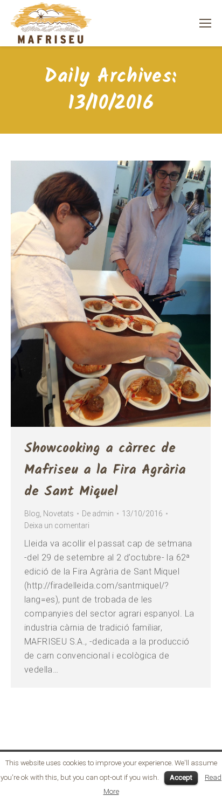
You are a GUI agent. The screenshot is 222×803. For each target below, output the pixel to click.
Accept (181, 777)
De (98, 513)
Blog (32, 513)
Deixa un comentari (56, 525)
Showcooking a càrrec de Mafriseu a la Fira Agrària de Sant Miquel (105, 470)
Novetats (58, 513)
